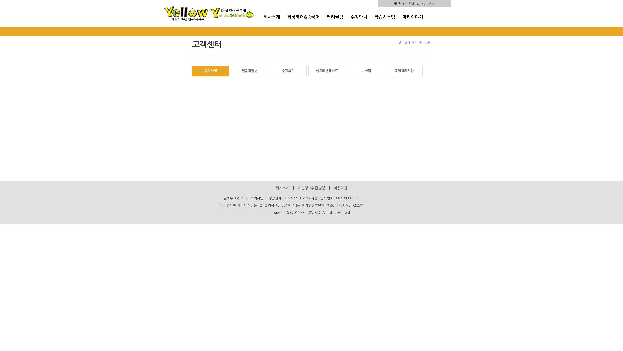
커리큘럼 (335, 17)
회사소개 (272, 17)
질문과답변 (249, 71)
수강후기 (288, 71)
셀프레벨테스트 (327, 71)
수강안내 (359, 17)
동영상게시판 (404, 71)
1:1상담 (365, 71)
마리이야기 (413, 17)
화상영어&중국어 (303, 17)
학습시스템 (385, 17)
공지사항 (210, 71)
